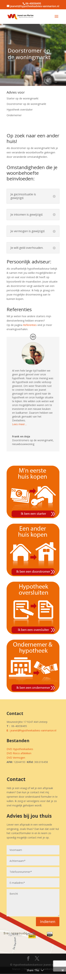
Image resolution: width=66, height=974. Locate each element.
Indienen (47, 921)
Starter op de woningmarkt (22, 98)
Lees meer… (19, 424)
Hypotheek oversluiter (20, 109)
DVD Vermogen (16, 757)
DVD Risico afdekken (19, 753)
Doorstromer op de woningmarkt (26, 104)
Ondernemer (14, 115)
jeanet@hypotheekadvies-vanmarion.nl (33, 730)
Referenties (30, 325)
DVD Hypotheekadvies (20, 749)
